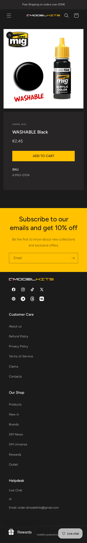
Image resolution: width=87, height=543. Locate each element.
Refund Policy (18, 336)
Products (15, 404)
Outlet (13, 464)
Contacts (15, 376)
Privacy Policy (18, 346)
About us (15, 326)
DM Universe (18, 444)
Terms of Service (21, 356)
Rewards (15, 454)
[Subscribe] (73, 258)
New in (14, 414)
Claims (13, 366)
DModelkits (40, 534)
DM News (16, 434)
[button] (9, 15)
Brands (14, 424)
